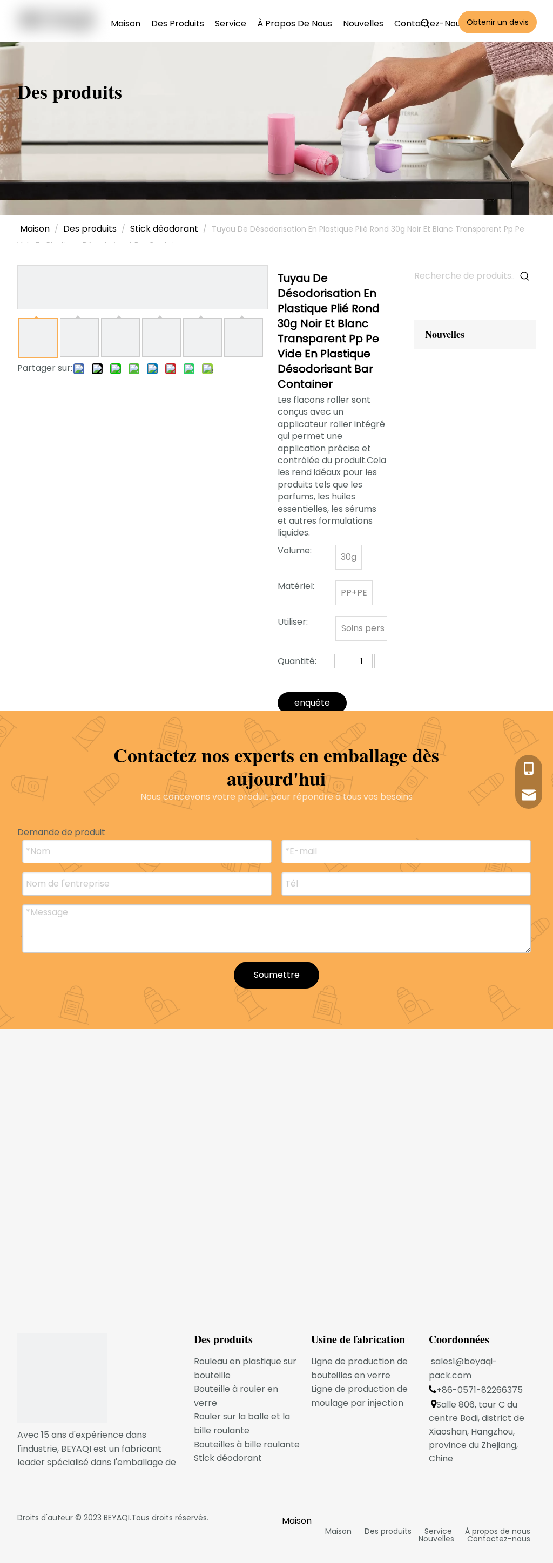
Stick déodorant (228, 1458)
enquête (312, 702)
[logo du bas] (62, 1378)
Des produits (388, 1531)
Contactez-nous (498, 1538)
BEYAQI (117, 1517)
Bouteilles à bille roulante (247, 1444)
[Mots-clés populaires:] (425, 24)
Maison (338, 1531)
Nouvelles (436, 1538)
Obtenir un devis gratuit (498, 25)
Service (438, 1531)
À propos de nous (497, 1531)
